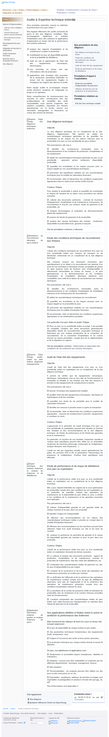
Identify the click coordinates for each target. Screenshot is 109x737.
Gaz (15, 10)
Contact (72, 13)
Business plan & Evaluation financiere (10, 60)
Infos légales (42, 713)
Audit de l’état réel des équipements (89, 66)
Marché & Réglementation (12, 24)
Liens (51, 713)
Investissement (72, 10)
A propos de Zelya (88, 10)
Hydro (44, 10)
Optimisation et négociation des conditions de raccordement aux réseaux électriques (73, 347)
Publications (62, 13)
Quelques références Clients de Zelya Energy (47, 703)
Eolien (21, 10)
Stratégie (60, 10)
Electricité (7, 10)
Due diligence (8, 64)
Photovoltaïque (32, 10)
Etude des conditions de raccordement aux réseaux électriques (85, 60)
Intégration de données (12, 13)
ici (77, 686)
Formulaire (79, 700)
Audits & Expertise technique (9, 55)
